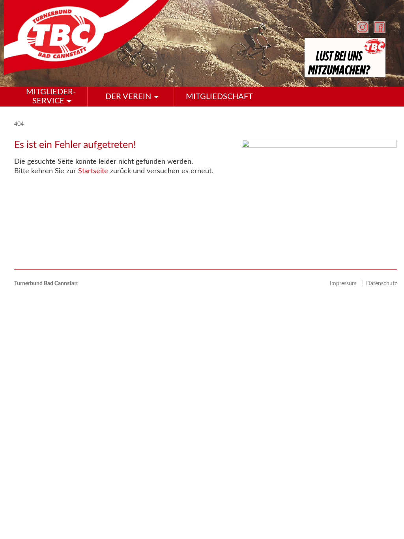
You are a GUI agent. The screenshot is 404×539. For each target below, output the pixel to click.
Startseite (93, 171)
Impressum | (348, 283)
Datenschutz (381, 283)
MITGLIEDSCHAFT (219, 97)
